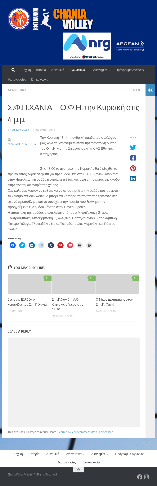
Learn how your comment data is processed (85, 432)
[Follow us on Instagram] (146, 477)
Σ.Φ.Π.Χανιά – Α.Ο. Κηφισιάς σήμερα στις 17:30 (67, 304)
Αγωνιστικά (77, 70)
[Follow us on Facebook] (139, 477)
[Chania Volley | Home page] (51, 19)
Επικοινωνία (39, 79)
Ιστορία (41, 70)
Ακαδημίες (100, 70)
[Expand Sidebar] (150, 90)
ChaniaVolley (20, 129)
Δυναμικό (57, 70)
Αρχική (26, 70)
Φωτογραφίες (16, 79)
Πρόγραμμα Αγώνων (130, 70)
